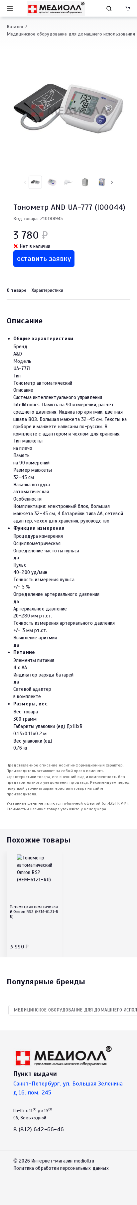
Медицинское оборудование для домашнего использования (71, 34)
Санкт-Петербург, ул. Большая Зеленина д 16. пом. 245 (68, 1088)
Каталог (15, 27)
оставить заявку (44, 258)
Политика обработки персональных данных (61, 1168)
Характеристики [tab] (47, 290)
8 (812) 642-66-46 (38, 1129)
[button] (111, 182)
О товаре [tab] (17, 290)
